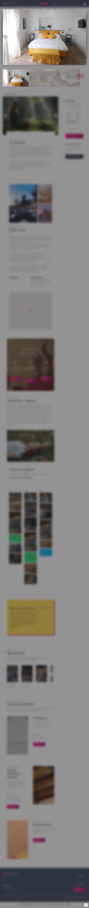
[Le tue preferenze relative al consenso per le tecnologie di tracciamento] (86, 905)
